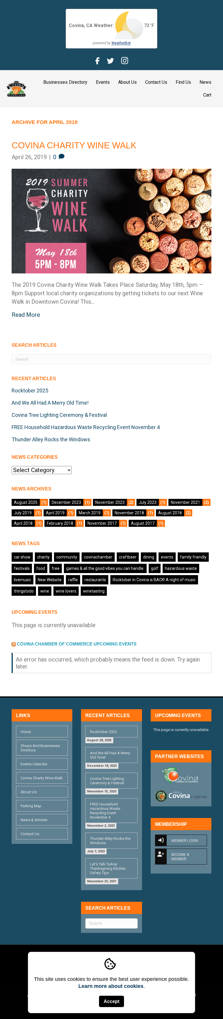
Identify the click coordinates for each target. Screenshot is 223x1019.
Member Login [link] (184, 840)
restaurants (95, 579)
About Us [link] (127, 82)
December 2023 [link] (66, 502)
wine (44, 591)
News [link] (205, 82)
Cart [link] (207, 95)
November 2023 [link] (110, 502)
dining (148, 557)
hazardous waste (181, 568)
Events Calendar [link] (34, 764)
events (167, 557)
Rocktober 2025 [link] (30, 390)
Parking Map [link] (31, 806)
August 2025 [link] (25, 502)
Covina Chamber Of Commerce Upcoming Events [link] (76, 643)
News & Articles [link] (34, 820)
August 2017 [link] (142, 523)
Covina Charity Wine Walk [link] (74, 145)
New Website (50, 579)
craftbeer (127, 557)
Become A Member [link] (180, 856)
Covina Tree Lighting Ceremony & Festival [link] (59, 415)
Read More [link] (26, 314)
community (66, 557)
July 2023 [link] (148, 502)
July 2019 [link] (23, 513)
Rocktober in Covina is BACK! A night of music (154, 579)
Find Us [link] (183, 82)
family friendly (193, 557)
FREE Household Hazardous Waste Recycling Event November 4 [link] (86, 427)
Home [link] (26, 732)
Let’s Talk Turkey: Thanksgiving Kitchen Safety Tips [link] (108, 868)
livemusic (22, 579)
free (56, 568)
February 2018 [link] (60, 523)
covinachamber (98, 557)
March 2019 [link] (89, 513)
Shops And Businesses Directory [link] (40, 748)
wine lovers (66, 591)
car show (22, 557)
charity (43, 557)
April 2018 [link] (23, 523)
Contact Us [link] (156, 82)
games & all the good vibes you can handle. (105, 568)
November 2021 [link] (185, 502)
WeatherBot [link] (121, 43)
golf (154, 568)
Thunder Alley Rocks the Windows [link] (51, 439)
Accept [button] (111, 1001)
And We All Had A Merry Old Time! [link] (50, 403)
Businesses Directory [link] (65, 82)
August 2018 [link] (170, 513)
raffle (73, 579)
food (40, 568)
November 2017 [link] (102, 523)
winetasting (94, 591)
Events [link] (103, 82)
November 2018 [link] (129, 513)
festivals (22, 568)
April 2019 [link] (55, 513)
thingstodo (24, 591)
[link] (16, 88)
